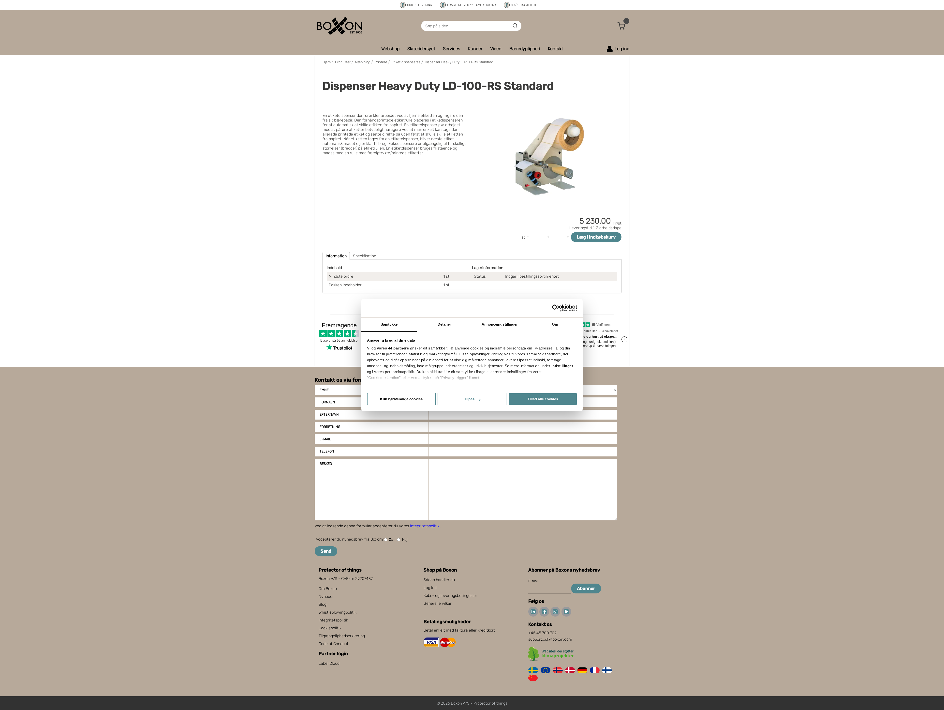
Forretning (330, 427)
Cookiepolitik (330, 628)
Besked (326, 464)
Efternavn (329, 414)
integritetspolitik (425, 526)
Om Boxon (328, 588)
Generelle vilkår (438, 603)
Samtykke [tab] (389, 324)
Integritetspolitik (333, 620)
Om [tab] (555, 324)
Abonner (586, 588)
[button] (621, 26)
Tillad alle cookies (543, 399)
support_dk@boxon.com (550, 639)
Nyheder (326, 596)
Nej (404, 540)
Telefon (327, 451)
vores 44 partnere (393, 348)
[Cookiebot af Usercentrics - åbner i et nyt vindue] (555, 308)
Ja (391, 540)
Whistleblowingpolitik (337, 612)
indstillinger (562, 366)
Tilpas (469, 399)
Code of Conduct (333, 643)
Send (326, 551)
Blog (322, 604)
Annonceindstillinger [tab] (500, 324)
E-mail (325, 439)
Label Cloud (329, 663)
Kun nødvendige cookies (401, 399)
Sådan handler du (439, 579)
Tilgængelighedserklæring (342, 636)
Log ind (430, 587)
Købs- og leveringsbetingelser (450, 595)
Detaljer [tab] (444, 324)
